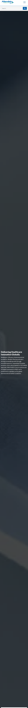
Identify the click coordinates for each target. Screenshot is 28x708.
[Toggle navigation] (24, 2)
